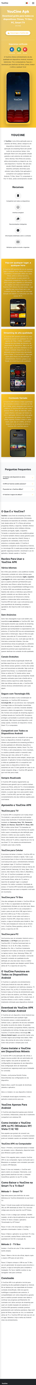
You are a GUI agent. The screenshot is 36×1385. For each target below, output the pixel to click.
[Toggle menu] (33, 3)
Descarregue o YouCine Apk (19, 33)
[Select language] (28, 3)
